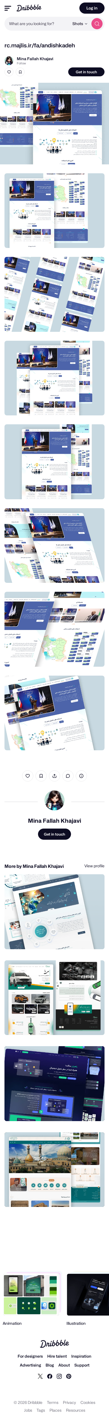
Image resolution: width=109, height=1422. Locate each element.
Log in (92, 8)
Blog (50, 1365)
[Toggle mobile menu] (8, 8)
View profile (94, 865)
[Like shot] (8, 71)
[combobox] (37, 23)
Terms (52, 1402)
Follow (21, 63)
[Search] (97, 23)
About (64, 1365)
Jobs (28, 1410)
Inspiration (81, 1356)
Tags (41, 1410)
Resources (75, 1410)
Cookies (87, 1402)
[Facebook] (49, 1376)
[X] (40, 1376)
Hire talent (57, 1356)
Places (55, 1410)
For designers (30, 1356)
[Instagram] (59, 1376)
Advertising (30, 1365)
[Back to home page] (28, 7)
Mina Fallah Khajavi (35, 58)
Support (81, 1365)
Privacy (69, 1402)
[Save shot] (20, 71)
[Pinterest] (68, 1376)
